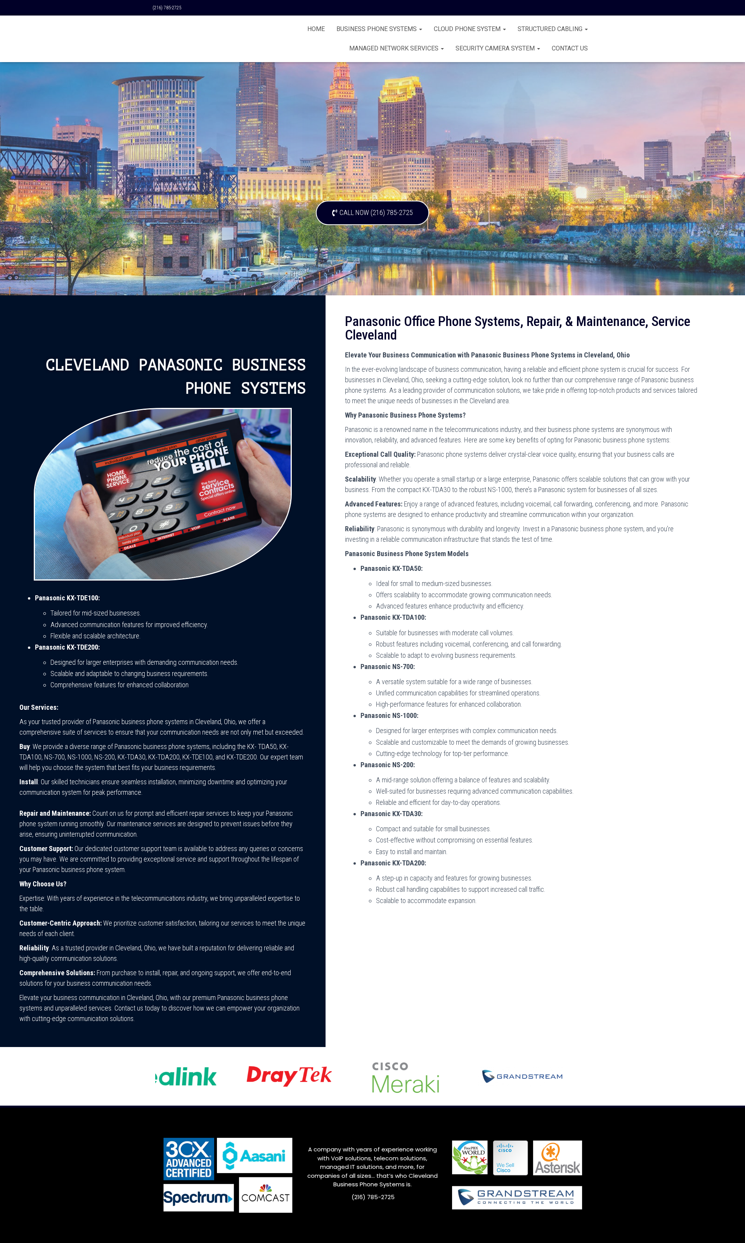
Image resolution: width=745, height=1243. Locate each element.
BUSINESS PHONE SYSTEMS (377, 29)
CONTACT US (570, 48)
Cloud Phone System (468, 29)
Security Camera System (496, 48)
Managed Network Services (394, 48)
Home (316, 29)
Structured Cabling (551, 29)
